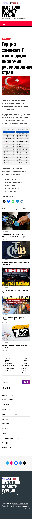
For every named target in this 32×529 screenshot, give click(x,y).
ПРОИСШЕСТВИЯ (7, 429)
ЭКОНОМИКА (6, 38)
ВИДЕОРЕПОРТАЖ (8, 395)
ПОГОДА (5, 419)
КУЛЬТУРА (5, 405)
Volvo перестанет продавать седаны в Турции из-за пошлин (15, 291)
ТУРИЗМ (5, 443)
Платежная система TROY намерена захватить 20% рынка (15, 235)
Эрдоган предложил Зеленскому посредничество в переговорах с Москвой (10, 364)
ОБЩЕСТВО (6, 409)
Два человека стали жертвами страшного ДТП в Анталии (23, 365)
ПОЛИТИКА (6, 424)
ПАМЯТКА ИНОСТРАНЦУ (10, 414)
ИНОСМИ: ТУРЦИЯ (8, 400)
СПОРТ (4, 433)
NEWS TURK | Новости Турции (12, 11)
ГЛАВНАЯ (27, 508)
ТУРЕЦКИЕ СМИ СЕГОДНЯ (10, 438)
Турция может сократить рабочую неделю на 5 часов (13, 318)
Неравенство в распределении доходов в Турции (15, 346)
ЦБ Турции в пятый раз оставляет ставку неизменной (16, 263)
